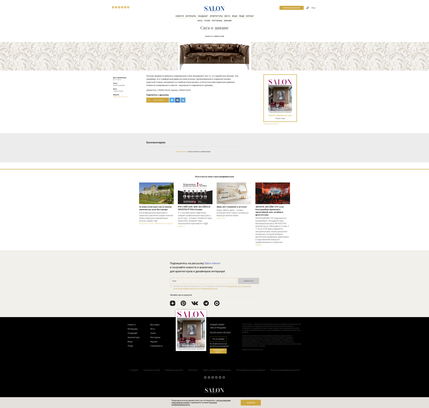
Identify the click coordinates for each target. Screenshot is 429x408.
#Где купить (221, 218)
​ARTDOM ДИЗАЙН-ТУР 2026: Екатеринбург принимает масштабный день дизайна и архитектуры (269, 210)
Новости (180, 16)
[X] (172, 100)
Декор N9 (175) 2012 (120, 97)
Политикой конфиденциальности (186, 288)
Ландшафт (203, 16)
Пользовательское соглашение (250, 370)
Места (227, 16)
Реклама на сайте (152, 370)
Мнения (227, 21)
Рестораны (217, 21)
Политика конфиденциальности (285, 370)
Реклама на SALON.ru (271, 124)
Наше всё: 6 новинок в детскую (232, 206)
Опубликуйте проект (291, 8)
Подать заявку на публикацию (217, 370)
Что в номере (218, 339)
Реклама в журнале (174, 370)
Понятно (251, 403)
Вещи (234, 16)
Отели (207, 21)
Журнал (250, 16)
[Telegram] (182, 100)
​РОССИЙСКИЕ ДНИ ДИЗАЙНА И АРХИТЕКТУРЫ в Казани (194, 208)
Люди (241, 16)
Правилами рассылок (209, 288)
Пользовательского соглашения (238, 286)
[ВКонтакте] (177, 100)
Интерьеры (191, 16)
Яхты (200, 21)
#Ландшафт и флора (146, 223)
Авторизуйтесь (181, 151)
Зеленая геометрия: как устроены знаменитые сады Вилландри (155, 208)
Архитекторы (216, 16)
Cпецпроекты (156, 346)
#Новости (181, 226)
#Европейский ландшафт (164, 223)
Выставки (154, 324)
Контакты (193, 370)
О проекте (133, 370)
